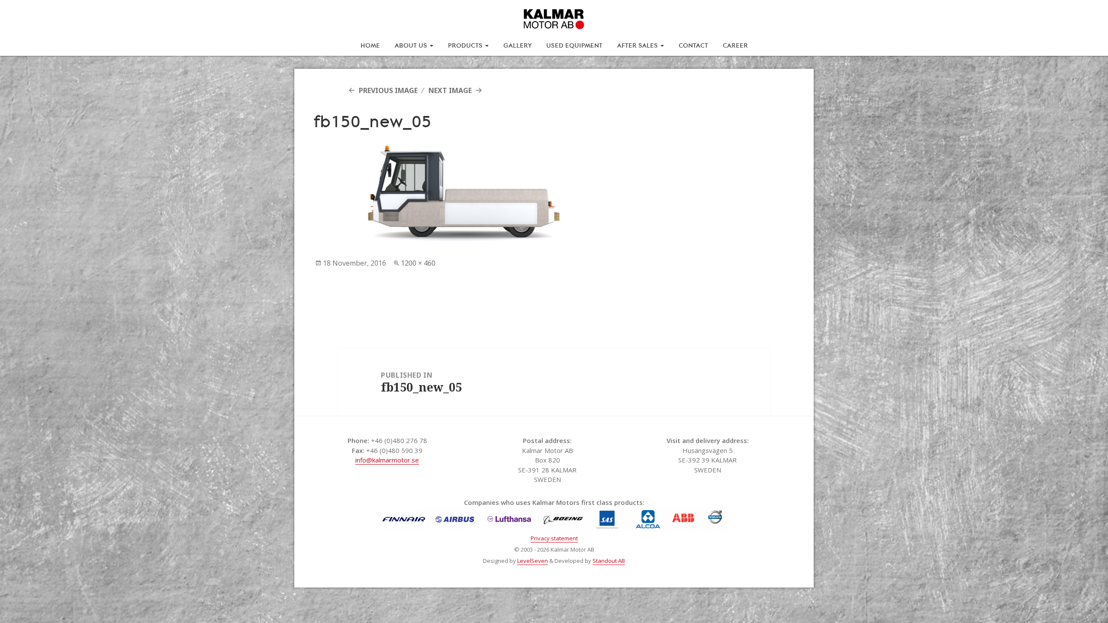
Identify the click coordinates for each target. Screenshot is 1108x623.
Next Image (450, 90)
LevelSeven (532, 561)
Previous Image (388, 90)
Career (735, 44)
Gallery (517, 44)
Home (370, 44)
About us (412, 44)
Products (466, 44)
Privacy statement (554, 538)
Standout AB (609, 561)
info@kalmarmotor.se (387, 460)
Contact (693, 44)
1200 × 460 (418, 263)
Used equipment (574, 44)
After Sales (638, 44)
